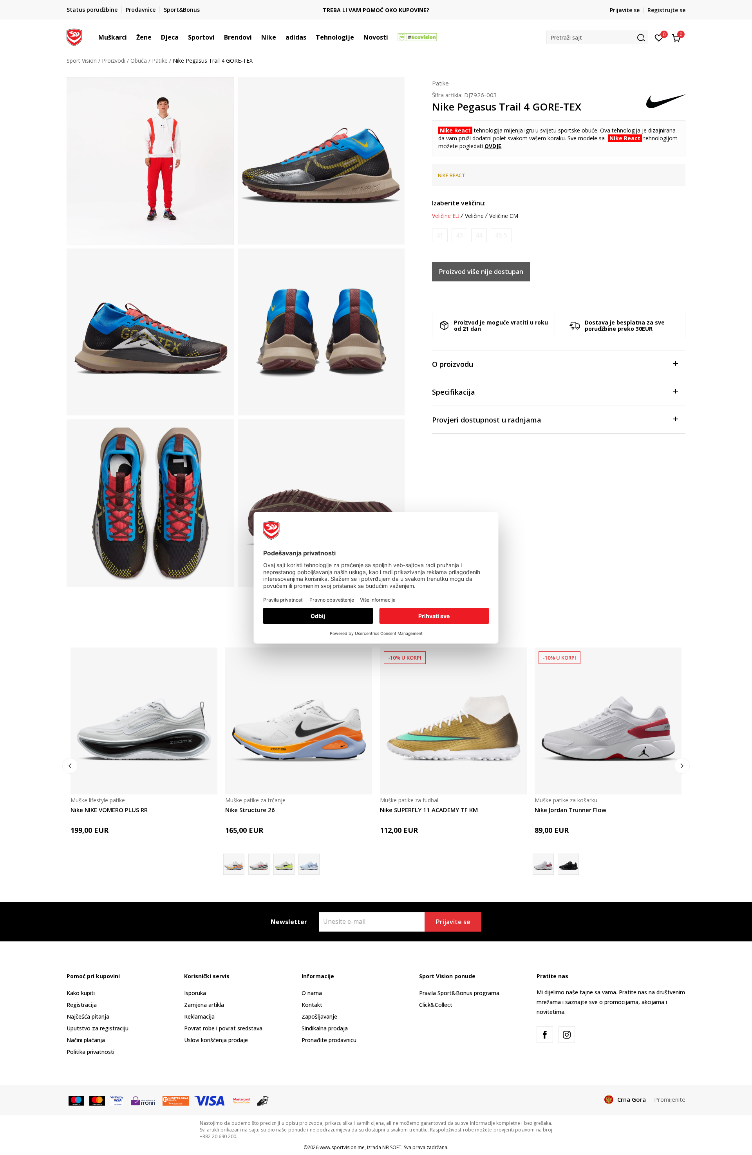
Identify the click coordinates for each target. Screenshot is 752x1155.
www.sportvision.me (342, 1147)
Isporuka (195, 993)
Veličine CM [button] (503, 216)
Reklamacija (199, 1016)
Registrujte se (666, 10)
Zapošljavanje (319, 1016)
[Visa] (116, 1100)
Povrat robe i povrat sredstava (223, 1028)
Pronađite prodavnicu (329, 1040)
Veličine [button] (474, 216)
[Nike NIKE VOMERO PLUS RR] (143, 720)
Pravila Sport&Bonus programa (459, 993)
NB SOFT (391, 1147)
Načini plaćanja (86, 1040)
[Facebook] (545, 1035)
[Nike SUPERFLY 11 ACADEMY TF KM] (453, 720)
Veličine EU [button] (445, 216)
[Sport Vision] (74, 36)
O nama (312, 993)
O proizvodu (452, 364)
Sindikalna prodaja (325, 1028)
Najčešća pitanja (88, 1016)
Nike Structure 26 (250, 810)
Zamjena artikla (204, 1004)
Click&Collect (435, 1004)
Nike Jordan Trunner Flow (570, 810)
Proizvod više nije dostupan (481, 271)
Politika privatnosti (90, 1051)
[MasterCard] (241, 1100)
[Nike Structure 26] (298, 720)
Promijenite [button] (669, 1099)
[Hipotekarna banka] (176, 1100)
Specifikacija (453, 392)
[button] (130, 37)
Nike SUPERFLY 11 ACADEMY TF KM (429, 810)
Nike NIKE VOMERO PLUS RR (109, 810)
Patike (160, 60)
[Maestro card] (76, 1100)
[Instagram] (567, 1035)
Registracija (82, 1004)
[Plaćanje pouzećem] (263, 1100)
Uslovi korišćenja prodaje (216, 1040)
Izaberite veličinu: (459, 203)
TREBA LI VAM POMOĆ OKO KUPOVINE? (376, 10)
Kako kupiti (81, 993)
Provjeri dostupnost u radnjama (486, 419)
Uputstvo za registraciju (97, 1028)
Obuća (138, 60)
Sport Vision (82, 60)
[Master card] (97, 1100)
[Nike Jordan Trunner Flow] (608, 720)
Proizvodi (113, 60)
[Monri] (143, 1100)
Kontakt (312, 1004)
